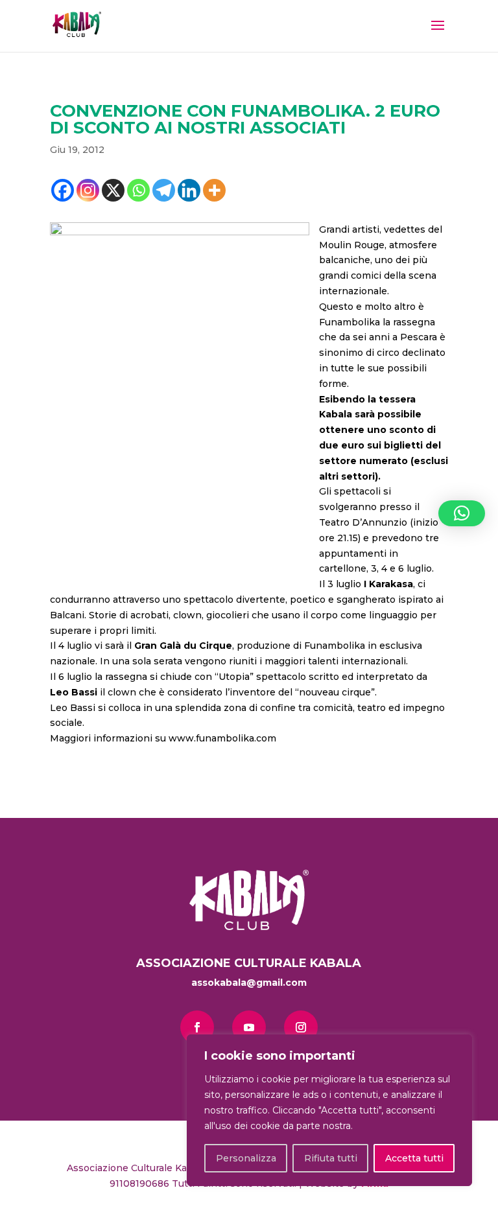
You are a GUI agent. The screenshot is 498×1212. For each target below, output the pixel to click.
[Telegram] (163, 190)
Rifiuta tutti (330, 1158)
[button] (461, 513)
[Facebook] (62, 190)
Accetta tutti (414, 1158)
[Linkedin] (189, 190)
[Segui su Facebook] (197, 1027)
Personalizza (246, 1158)
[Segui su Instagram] (301, 1027)
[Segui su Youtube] (249, 1027)
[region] (329, 1110)
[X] (113, 190)
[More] (214, 190)
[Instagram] (88, 190)
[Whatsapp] (138, 190)
